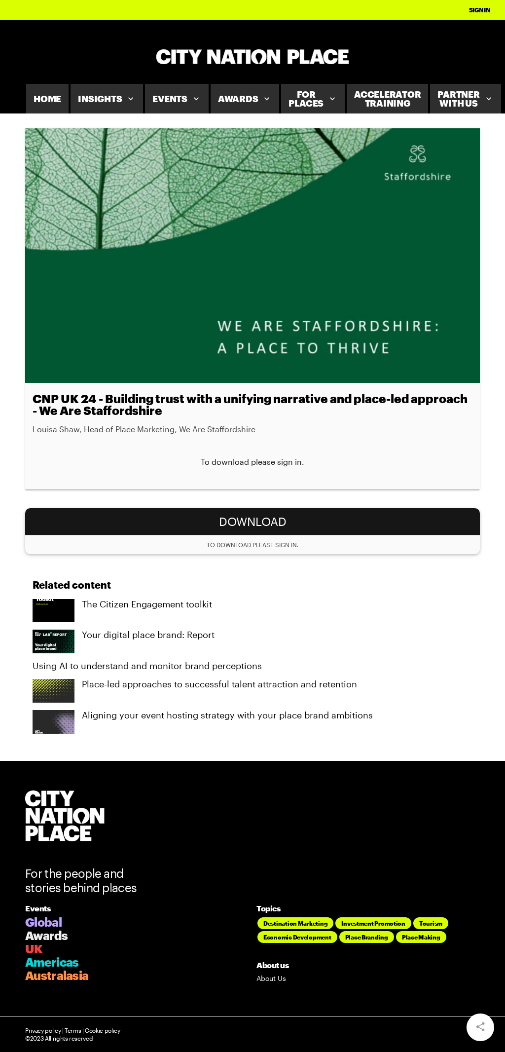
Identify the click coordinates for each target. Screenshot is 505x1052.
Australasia (56, 975)
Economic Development (297, 937)
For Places (313, 99)
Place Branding (366, 937)
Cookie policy (102, 1030)
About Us (271, 978)
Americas (51, 962)
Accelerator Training (387, 99)
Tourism (430, 923)
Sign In (479, 10)
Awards (245, 98)
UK (34, 948)
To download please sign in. (252, 461)
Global (43, 922)
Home (47, 98)
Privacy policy (43, 1030)
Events (176, 98)
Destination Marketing (295, 923)
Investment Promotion (373, 923)
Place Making (421, 937)
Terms (73, 1030)
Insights (107, 98)
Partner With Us (465, 99)
